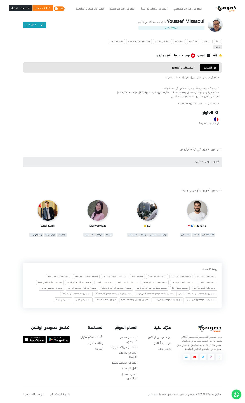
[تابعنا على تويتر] (203, 357)
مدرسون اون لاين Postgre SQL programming (113, 293)
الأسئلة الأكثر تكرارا (91, 337)
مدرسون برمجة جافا (208, 282)
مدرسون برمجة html (180, 288)
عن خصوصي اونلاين (159, 337)
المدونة (99, 348)
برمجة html (179, 41)
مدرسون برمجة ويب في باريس (183, 282)
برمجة (218, 41)
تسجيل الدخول (18, 8)
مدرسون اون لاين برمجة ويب (127, 282)
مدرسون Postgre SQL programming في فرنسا (155, 293)
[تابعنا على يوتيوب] (195, 357)
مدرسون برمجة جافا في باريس (114, 276)
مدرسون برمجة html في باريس (79, 282)
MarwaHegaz (97, 225)
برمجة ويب (193, 41)
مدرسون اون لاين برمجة (157, 276)
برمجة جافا (206, 41)
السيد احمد (48, 225)
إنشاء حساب (41, 8)
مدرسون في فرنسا (63, 299)
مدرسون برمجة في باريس (206, 276)
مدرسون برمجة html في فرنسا (50, 282)
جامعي (218, 47)
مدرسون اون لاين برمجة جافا (59, 276)
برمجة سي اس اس (162, 41)
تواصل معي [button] (31, 24)
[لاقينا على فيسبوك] (219, 357)
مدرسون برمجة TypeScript (106, 299)
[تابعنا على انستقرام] (211, 357)
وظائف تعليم (95, 343)
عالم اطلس (153, 394)
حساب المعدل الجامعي (129, 376)
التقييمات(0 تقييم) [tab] (183, 67)
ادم (149, 225)
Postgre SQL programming (139, 41)
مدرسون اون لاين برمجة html (204, 288)
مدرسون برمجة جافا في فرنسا (86, 276)
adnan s (201, 225)
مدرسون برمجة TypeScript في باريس (201, 299)
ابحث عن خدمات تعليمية (90, 8)
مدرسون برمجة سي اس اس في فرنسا (116, 288)
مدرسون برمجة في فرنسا (181, 276)
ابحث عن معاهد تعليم (122, 8)
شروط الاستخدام (60, 394)
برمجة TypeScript (116, 41)
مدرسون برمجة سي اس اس (51, 288)
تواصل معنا (164, 348)
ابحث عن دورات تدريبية (154, 8)
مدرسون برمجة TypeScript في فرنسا (168, 299)
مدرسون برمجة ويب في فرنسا (155, 282)
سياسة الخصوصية (33, 394)
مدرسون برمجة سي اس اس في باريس (151, 288)
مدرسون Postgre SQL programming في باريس (197, 293)
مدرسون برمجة (137, 276)
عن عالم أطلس (162, 343)
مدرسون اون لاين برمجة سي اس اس (82, 288)
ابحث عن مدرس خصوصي (187, 8)
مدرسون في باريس (83, 299)
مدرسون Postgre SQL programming (76, 293)
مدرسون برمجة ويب (103, 282)
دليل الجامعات (129, 368)
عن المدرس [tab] (209, 67)
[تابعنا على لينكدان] (186, 357)
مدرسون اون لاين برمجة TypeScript (134, 299)
